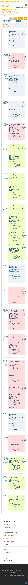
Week (6, 20)
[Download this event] (23, 35)
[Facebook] (14, 579)
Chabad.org (11, 575)
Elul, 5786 (6, 12)
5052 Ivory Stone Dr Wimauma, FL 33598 (16, 66)
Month (10, 20)
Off (23, 32)
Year (14, 20)
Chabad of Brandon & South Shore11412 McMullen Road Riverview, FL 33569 (16, 43)
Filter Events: (5, 24)
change (25, 7)
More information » (13, 407)
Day (3, 20)
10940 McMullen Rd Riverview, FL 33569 (16, 257)
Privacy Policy (21, 575)
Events (18, 20)
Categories (5, 26)
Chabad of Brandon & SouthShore (11, 1)
